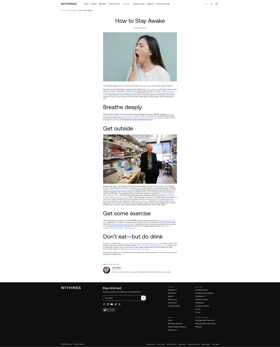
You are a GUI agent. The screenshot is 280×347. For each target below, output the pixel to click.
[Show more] (193, 336)
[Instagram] (108, 304)
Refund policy (206, 344)
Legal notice (182, 344)
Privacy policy (150, 344)
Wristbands (199, 303)
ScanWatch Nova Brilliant (204, 293)
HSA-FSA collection (175, 323)
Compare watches (202, 306)
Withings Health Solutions (204, 320)
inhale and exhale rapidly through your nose (141, 118)
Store (170, 320)
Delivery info (172, 330)
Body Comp (172, 299)
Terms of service (171, 344)
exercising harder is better (120, 224)
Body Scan (172, 293)
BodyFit (171, 296)
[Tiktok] (115, 304)
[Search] (206, 3)
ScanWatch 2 (200, 296)
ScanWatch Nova (201, 290)
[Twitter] (119, 304)
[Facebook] (104, 304)
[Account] (211, 3)
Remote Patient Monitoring (205, 323)
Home (63, 10)
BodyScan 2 (172, 290)
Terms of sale (161, 344)
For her (197, 312)
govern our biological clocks (119, 190)
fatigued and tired (141, 201)
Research (198, 327)
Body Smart (172, 303)
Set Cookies (215, 344)
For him (198, 309)
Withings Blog (72, 10)
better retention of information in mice (150, 245)
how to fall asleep (152, 89)
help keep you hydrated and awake (136, 249)
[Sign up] (143, 298)
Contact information (194, 344)
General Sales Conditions (177, 327)
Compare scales (174, 306)
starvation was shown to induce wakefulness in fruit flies (142, 243)
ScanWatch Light (201, 299)
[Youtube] (111, 304)
